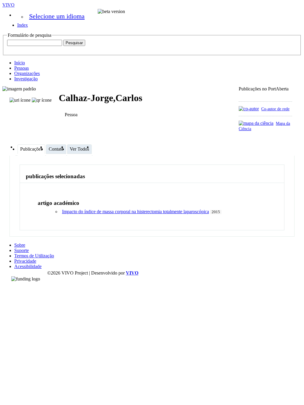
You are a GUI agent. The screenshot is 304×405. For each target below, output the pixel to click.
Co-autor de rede (275, 108)
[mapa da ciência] (256, 123)
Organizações (27, 73)
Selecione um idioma (57, 16)
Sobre (19, 245)
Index (22, 25)
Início (19, 62)
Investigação (26, 78)
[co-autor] (249, 108)
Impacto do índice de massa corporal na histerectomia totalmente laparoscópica (135, 211)
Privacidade (25, 261)
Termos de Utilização (34, 255)
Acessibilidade (28, 266)
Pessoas (21, 68)
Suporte (21, 250)
